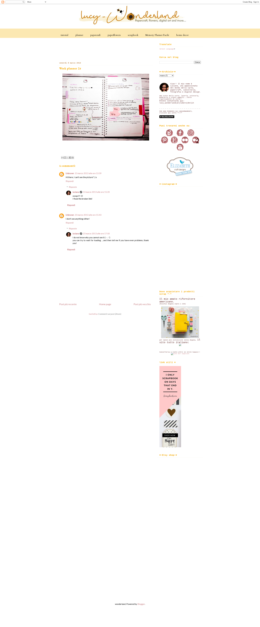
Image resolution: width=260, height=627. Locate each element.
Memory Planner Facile (157, 35)
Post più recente (68, 304)
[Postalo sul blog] (65, 157)
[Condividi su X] (67, 157)
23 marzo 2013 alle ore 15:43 (88, 215)
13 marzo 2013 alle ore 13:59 (88, 173)
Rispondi (70, 181)
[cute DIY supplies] (180, 354)
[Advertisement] (106, 49)
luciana (76, 192)
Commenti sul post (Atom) (109, 314)
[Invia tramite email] (62, 157)
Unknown (70, 173)
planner (79, 35)
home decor (182, 35)
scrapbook (133, 35)
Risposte (73, 187)
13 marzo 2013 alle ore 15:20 (96, 192)
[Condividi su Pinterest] (72, 157)
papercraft (95, 35)
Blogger (141, 604)
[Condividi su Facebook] (70, 157)
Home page (105, 304)
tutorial (64, 35)
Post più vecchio (142, 304)
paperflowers (114, 35)
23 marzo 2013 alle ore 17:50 (96, 233)
